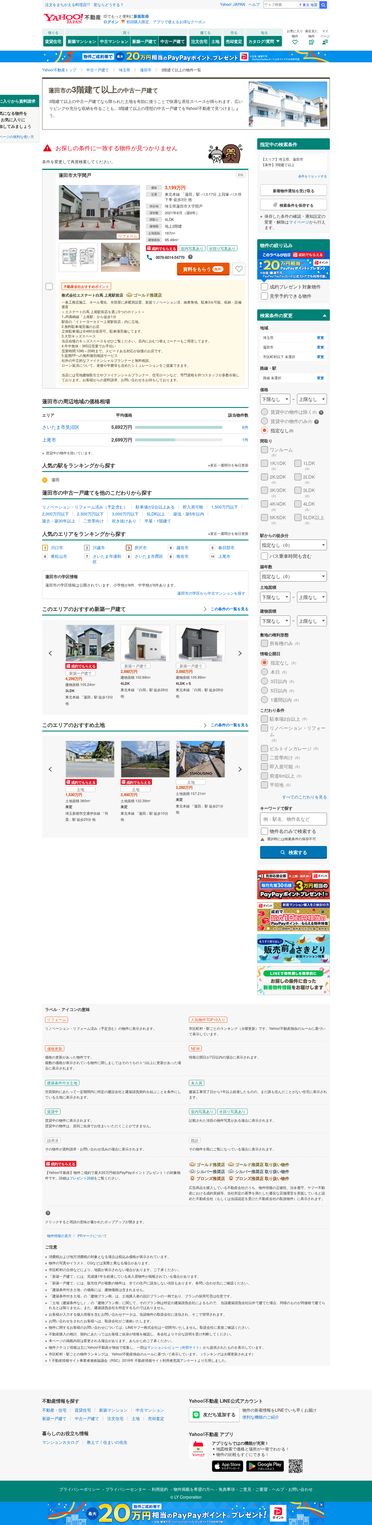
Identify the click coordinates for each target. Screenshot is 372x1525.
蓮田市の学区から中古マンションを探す (211, 593)
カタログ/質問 (261, 41)
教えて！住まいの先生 (107, 1442)
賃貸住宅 (53, 41)
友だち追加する (219, 1414)
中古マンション (114, 41)
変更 (320, 337)
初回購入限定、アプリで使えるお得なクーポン (166, 21)
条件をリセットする (312, 176)
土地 (215, 41)
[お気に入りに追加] (239, 269)
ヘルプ (254, 4)
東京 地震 (310, 4)
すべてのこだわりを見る (304, 797)
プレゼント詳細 (81, 1177)
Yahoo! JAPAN (232, 4)
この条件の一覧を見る (229, 608)
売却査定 (234, 41)
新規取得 (141, 16)
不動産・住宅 (54, 1410)
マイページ (299, 222)
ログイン (111, 21)
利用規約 (160, 1489)
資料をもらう (202, 269)
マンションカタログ (60, 1442)
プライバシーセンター (125, 1489)
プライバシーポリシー (79, 1489)
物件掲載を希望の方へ (194, 1489)
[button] (50, 633)
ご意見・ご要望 (253, 1489)
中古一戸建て (172, 41)
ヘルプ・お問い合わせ (292, 1489)
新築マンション (82, 41)
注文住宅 (199, 41)
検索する (298, 852)
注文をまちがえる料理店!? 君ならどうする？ (84, 4)
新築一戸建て (144, 41)
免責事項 (227, 1489)
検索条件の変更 (276, 315)
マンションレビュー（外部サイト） (175, 1347)
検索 (323, 5)
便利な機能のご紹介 (260, 1417)
